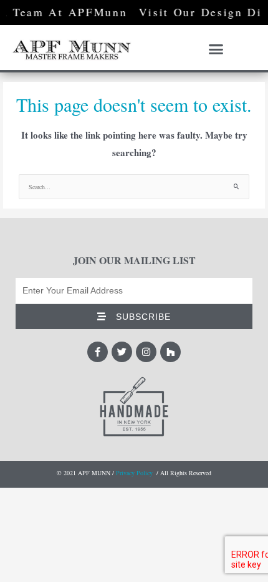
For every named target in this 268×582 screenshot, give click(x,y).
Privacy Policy (134, 472)
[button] (216, 49)
